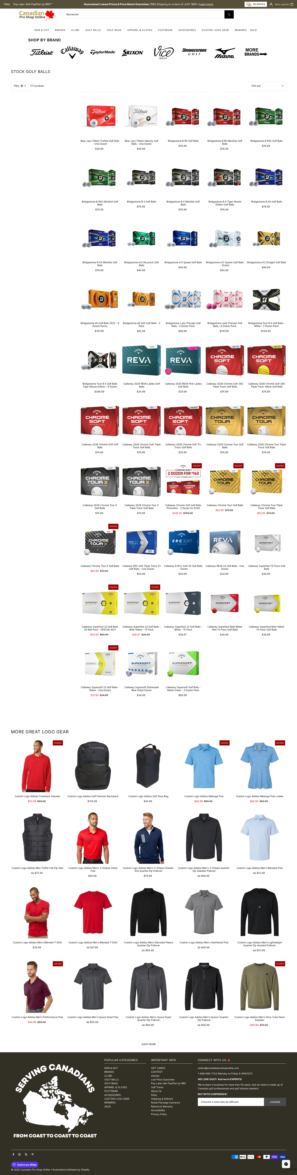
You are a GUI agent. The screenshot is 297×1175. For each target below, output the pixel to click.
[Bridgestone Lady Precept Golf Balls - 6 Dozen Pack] (224, 299)
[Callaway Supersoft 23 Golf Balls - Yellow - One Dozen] (99, 663)
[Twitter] (26, 1154)
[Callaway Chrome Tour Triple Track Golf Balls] (266, 481)
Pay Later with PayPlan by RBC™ (32, 4)
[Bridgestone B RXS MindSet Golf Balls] (99, 178)
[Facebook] (13, 1154)
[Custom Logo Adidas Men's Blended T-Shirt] (37, 912)
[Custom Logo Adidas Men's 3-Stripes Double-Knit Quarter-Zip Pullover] (148, 837)
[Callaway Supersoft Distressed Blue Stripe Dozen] (141, 663)
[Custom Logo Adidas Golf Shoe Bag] (148, 765)
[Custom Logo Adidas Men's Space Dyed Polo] (93, 986)
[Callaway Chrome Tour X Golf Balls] (99, 542)
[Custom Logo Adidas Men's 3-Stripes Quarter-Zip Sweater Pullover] (204, 837)
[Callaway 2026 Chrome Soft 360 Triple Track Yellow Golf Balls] (266, 360)
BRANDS (60, 30)
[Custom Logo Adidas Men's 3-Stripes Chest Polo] (93, 837)
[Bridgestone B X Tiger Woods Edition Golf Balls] (224, 178)
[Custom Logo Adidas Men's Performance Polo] (37, 986)
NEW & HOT (42, 30)
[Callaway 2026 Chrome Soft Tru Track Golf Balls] (183, 421)
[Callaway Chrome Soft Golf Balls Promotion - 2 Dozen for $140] (183, 481)
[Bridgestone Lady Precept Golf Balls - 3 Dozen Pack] (183, 299)
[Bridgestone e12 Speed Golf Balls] (183, 238)
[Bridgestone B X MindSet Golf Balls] (183, 178)
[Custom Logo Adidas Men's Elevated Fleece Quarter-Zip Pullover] (148, 912)
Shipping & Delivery (162, 1098)
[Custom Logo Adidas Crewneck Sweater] (37, 765)
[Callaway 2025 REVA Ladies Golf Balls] (141, 360)
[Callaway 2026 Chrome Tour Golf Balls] (224, 421)
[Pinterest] (33, 1154)
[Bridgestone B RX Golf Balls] (183, 117)
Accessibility (158, 1110)
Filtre (16, 85)
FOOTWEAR (165, 30)
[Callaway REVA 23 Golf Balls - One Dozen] (224, 542)
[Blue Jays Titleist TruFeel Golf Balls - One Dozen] (99, 117)
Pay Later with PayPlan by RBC (168, 1083)
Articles (155, 1075)
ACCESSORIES (187, 30)
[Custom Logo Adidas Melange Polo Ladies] (259, 765)
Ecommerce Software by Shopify (71, 1169)
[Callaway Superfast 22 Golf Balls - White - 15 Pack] (183, 603)
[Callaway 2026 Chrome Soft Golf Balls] (99, 421)
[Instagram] (19, 1154)
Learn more (206, 4)
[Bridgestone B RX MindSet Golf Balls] (224, 117)
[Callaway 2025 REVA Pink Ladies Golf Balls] (183, 360)
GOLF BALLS (93, 30)
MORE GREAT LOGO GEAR (40, 731)
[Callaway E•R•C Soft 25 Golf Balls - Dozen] (183, 542)
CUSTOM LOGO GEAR (215, 30)
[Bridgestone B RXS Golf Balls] (266, 117)
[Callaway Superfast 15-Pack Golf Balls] (266, 542)
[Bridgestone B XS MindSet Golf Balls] (99, 238)
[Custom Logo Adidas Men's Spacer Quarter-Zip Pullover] (204, 986)
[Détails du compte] (271, 4)
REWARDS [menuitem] (241, 30)
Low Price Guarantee (162, 1079)
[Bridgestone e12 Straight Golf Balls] (266, 238)
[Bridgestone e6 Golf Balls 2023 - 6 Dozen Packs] (99, 299)
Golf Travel (157, 1087)
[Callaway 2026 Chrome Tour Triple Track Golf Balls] (266, 421)
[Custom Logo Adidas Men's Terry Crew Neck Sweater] (259, 986)
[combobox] (148, 14)
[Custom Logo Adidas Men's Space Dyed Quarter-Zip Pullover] (148, 986)
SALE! (253, 30)
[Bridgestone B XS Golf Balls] (266, 178)
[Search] (229, 14)
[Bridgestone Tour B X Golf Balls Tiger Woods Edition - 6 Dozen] (99, 360)
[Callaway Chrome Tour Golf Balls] (224, 481)
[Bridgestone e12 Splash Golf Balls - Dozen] (224, 238)
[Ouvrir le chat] (286, 1164)
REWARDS (110, 1102)
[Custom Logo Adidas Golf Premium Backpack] (93, 765)
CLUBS (75, 30)
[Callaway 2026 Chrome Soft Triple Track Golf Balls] (141, 421)
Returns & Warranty (162, 1106)
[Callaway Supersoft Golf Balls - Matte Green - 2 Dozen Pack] (183, 663)
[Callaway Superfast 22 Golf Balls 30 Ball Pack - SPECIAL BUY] (99, 603)
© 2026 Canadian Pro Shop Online (30, 1169)
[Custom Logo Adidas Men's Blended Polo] (259, 837)
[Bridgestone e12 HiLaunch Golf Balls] (141, 238)
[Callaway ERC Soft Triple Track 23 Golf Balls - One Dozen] (141, 542)
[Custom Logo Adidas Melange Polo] (204, 765)
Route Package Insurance (165, 1102)
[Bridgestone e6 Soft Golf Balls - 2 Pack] (141, 299)
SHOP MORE (148, 1044)
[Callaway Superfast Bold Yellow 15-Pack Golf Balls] (266, 603)
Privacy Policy (159, 1114)
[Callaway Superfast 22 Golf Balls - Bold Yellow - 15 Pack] (141, 603)
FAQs (7, 4)
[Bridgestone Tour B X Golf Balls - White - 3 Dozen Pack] (266, 299)
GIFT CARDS (158, 1068)
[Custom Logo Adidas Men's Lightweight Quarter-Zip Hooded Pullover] (259, 912)
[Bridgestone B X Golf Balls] (141, 178)
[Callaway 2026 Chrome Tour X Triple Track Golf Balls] (141, 481)
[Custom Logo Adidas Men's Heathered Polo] (204, 912)
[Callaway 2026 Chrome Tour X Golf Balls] (99, 481)
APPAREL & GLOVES (139, 30)
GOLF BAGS (114, 30)
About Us (156, 1091)
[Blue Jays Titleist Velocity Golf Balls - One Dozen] (141, 117)
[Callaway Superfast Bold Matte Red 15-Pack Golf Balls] (224, 603)
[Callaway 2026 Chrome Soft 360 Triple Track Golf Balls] (224, 360)
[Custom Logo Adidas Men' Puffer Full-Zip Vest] (37, 837)
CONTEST (157, 1071)
